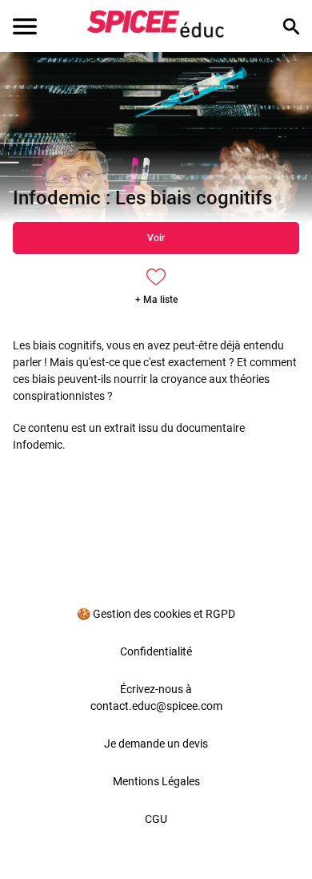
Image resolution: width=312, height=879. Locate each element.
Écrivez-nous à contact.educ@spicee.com (156, 697)
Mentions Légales (156, 781)
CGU (156, 818)
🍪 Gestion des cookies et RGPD (156, 613)
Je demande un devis (156, 743)
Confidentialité (156, 651)
